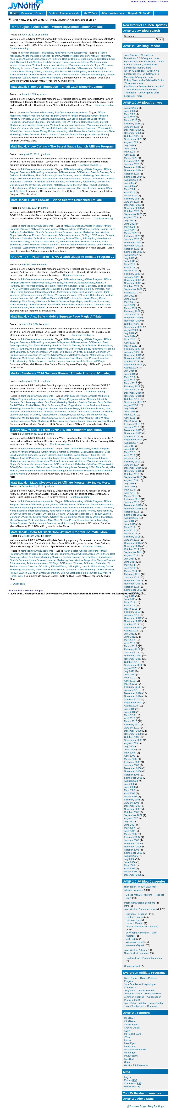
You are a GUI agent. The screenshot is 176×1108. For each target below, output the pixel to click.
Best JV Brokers (71, 58)
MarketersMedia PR (135, 1049)
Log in (127, 1077)
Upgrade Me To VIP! (139, 13)
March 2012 (130, 646)
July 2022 (129, 258)
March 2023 (130, 233)
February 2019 (132, 386)
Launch (14, 71)
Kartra (127, 1040)
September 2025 (133, 139)
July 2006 (129, 859)
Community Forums (32, 13)
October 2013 (131, 586)
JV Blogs (95, 65)
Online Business (37, 74)
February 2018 (132, 424)
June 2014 (130, 561)
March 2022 (130, 270)
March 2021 (130, 308)
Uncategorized (132, 966)
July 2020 (129, 333)
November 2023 (133, 208)
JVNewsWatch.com (113, 13)
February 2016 (132, 499)
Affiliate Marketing (31, 55)
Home (13, 13)
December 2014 (133, 543)
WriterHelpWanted (50, 77)
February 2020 (132, 348)
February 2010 (132, 724)
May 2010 (129, 715)
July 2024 (129, 183)
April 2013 (129, 605)
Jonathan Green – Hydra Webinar (142, 993)
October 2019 (131, 361)
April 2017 (129, 455)
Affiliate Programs (100, 55)
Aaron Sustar (71, 550)
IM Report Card (132, 1033)
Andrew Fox (69, 282)
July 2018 (129, 408)
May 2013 (129, 602)
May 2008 (129, 790)
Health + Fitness (135, 917)
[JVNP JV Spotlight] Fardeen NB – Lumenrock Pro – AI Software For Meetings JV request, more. (142, 73)
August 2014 (131, 555)
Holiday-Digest (134, 920)
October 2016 (131, 474)
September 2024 (133, 176)
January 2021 (131, 314)
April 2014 (129, 568)
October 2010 (131, 699)
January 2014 (131, 577)
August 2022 (131, 255)
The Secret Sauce (86, 188)
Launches (77, 298)
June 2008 (130, 787)
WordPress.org (132, 1086)
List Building (70, 516)
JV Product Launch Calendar (59, 68)
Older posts (17, 583)
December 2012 (133, 618)
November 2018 (133, 395)
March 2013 (130, 608)
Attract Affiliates (31, 58)
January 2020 (131, 352)
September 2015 (133, 514)
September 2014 (133, 552)
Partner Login (138, 1)
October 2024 (131, 173)
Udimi (127, 1062)
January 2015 (131, 539)
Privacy (29, 590)
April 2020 (129, 342)
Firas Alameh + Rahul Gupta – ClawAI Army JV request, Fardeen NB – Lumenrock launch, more (144, 64)
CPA (12, 288)
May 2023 (129, 226)
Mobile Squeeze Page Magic (66, 301)
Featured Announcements (64, 13)
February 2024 (132, 198)
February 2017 (132, 461)
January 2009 (131, 765)
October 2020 (131, 324)
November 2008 (133, 771)
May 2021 (129, 301)
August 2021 (131, 292)
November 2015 (133, 508)
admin (44, 34)
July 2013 (129, 596)
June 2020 (130, 336)
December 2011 (132, 655)
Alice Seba (15, 58)
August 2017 (131, 442)
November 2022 (133, 245)
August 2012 (131, 630)
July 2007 (129, 821)
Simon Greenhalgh (49, 572)
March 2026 (130, 120)
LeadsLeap (130, 1046)
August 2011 (131, 668)
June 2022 (130, 261)
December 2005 (133, 874)
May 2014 (129, 564)
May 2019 (129, 377)
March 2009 (130, 759)
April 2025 (129, 154)
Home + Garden (134, 923)
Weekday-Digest (135, 942)
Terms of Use (15, 590)
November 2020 (133, 320)
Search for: (130, 36)
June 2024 (130, 186)
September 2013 (133, 589)
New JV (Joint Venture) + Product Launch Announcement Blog (57, 19)
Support (39, 590)
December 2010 (133, 693)
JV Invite (14, 68)
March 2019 (130, 383)
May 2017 (129, 452)
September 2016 (133, 477)
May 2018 (129, 414)
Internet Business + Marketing (142, 926)
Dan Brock (72, 118)
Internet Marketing (91, 62)
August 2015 (131, 517)
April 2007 (129, 831)
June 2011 (129, 674)
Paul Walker (54, 304)
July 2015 (129, 521)
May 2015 (129, 527)
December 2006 (133, 843)
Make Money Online (30, 71)
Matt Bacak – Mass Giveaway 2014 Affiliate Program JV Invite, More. (60, 482)
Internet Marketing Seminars (139, 902)
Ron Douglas (98, 74)
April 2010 (129, 718)
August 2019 (131, 367)
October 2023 (131, 211)
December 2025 (133, 129)
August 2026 (131, 108)
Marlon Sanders (30, 417)
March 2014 (130, 571)
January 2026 (131, 126)
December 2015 (133, 505)
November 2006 (133, 846)
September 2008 (133, 777)
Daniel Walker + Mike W (86, 454)
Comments (132, 1083)
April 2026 (129, 117)
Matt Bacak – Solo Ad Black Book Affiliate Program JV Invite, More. (59, 532)
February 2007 (132, 837)
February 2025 (132, 161)
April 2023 (129, 230)
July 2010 (129, 709)
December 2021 (133, 280)
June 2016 (130, 486)
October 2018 (131, 399)
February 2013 (132, 611)
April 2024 (129, 192)
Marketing (47, 71)
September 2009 (133, 740)
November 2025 (133, 132)
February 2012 (132, 649)
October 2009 (131, 737)
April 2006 (129, 868)
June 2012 (130, 636)
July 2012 (129, 633)
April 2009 (129, 755)
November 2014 (133, 546)
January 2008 (131, 802)
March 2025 (130, 158)
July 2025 (129, 145)
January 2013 (131, 615)
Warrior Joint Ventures (136, 1065)
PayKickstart (131, 1055)
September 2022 (133, 251)
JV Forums (107, 65)
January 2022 (131, 277)
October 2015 (131, 511)
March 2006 (130, 871)
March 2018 (130, 420)
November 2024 (133, 170)
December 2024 (133, 167)
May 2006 (129, 865)
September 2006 (133, 852)
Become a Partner (158, 1)
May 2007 (129, 827)
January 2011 (131, 690)
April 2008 (129, 793)
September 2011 (133, 665)
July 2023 (129, 220)
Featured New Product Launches (144, 958)
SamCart (129, 1059)
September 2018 (133, 402)
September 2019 (133, 364)
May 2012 (129, 640)
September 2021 (133, 289)
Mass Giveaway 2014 (52, 417)
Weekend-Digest (135, 945)
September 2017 (133, 439)
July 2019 (129, 370)
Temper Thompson (80, 134)
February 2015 (132, 536)
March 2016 (130, 496)
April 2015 (129, 530)
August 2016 (131, 480)
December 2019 (133, 355)
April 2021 (129, 305)
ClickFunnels (131, 1024)
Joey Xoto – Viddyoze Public (139, 990)
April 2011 (129, 680)
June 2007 (130, 824)
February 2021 (132, 311)
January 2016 (131, 502)
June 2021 (130, 298)
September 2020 (133, 327)
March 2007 (130, 834)
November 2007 (133, 809)
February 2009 (132, 762)
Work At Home (30, 77)
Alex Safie (56, 282)
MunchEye (130, 1052)
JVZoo (127, 1037)
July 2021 (129, 295)
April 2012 (129, 643)
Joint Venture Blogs (32, 125)
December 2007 (133, 805)
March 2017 (130, 458)
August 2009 (131, 743)
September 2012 (133, 627)
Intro (126, 905)
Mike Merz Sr (74, 184)
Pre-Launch (54, 74)
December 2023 (133, 204)
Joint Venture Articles (135, 950)
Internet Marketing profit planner (39, 408)
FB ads (65, 288)
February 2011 (132, 686)
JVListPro (35, 298)
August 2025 (131, 142)
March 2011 (130, 683)
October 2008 (131, 774)
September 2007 (133, 815)
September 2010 (133, 702)
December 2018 (133, 392)
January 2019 (131, 389)
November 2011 (132, 658)
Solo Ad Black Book (71, 572)
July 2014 (129, 558)
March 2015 (130, 533)
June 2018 (130, 411)
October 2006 (131, 849)
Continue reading (21, 48)
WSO (20, 575)
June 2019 (130, 374)
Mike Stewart (67, 241)
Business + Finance (136, 913)
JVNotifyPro (99, 68)
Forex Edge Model (71, 405)
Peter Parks (68, 304)
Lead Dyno (130, 1043)
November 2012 (133, 621)
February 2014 (132, 574)
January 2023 (131, 239)
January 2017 (131, 464)
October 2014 (131, 549)
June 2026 (130, 111)
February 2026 (132, 123)
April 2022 (129, 267)
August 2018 (131, 405)
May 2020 (129, 339)
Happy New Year (70, 458)
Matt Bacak (61, 71)
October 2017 (131, 436)
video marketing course (82, 244)
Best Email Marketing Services (61, 285)
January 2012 (131, 652)
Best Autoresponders (31, 285)
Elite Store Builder (50, 288)
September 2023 (133, 214)
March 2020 (130, 345)
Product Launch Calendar (76, 74)
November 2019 (133, 358)
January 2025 (131, 164)
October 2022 (131, 248)
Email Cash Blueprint (33, 121)
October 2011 (131, 662)
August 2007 (131, 818)
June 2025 (130, 148)
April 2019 (129, 380)
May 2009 (129, 752)
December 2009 (133, 730)
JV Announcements (78, 65)
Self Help (131, 938)
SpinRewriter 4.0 (92, 572)
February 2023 (132, 236)
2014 (66, 448)
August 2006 (131, 855)
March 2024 (130, 195)
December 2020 (133, 317)
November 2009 (133, 733)
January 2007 (131, 840)
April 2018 (129, 417)
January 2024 (131, 201)
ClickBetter (130, 1021)
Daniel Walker (17, 405)
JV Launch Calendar (31, 68)
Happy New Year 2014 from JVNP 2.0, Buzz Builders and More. (56, 430)
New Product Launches (136, 953)
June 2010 (130, 712)
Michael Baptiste (77, 71)
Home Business (71, 62)
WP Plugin (99, 361)
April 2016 (129, 493)
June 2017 (130, 449)
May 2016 (129, 489)
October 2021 (131, 286)
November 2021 (133, 283)
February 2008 (132, 799)
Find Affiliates (34, 62)
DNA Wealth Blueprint (27, 288)
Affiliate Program (51, 55)
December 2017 (133, 430)
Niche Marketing (19, 74)
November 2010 (133, 696)
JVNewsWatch (84, 68)
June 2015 (130, 524)
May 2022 (129, 264)
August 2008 (131, 780)
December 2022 (133, 242)
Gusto (127, 1030)
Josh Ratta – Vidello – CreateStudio (143, 1003)
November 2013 (133, 583)
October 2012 (131, 624)
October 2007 (131, 812)
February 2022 (132, 273)
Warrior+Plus (105, 188)
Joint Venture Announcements (140, 909)
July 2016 (129, 483)
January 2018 (131, 427)
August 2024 (131, 179)
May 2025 (129, 151)
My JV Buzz (90, 13)
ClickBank (129, 1018)
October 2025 (131, 136)
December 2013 (133, 580)
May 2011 (129, 677)
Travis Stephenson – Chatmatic (141, 1006)
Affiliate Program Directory (75, 55)
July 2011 (129, 671)
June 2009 (130, 749)
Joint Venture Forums (38, 65)
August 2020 (131, 330)
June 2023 (130, 223)
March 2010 (130, 721)
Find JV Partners (52, 62)
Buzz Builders (88, 58)
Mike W (99, 417)
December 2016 (133, 467)
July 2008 (129, 784)
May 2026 (129, 114)
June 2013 (130, 599)
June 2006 (130, 862)
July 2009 (129, 746)
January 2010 (131, 727)
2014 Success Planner (76, 395)
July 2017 (129, 446)
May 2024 (129, 189)
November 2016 (133, 470)
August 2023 (131, 217)
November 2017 (133, 433)
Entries (130, 1080)
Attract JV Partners (50, 58)
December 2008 (133, 768)
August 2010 (131, 705)
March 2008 (130, 796)
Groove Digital (132, 1027)
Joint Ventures (59, 65)
